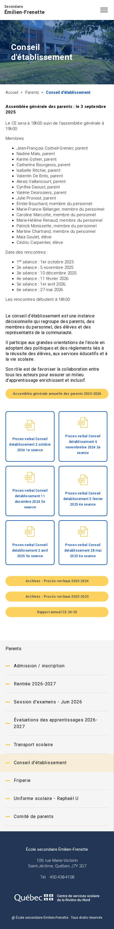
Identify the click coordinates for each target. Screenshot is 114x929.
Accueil (12, 92)
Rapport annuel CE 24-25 (57, 612)
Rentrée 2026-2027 (35, 683)
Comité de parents (34, 816)
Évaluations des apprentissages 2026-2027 (56, 723)
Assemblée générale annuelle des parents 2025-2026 (57, 394)
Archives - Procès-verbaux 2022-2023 (57, 597)
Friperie (22, 780)
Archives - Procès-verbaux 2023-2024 (57, 581)
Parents (32, 92)
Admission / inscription (39, 665)
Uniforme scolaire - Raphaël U (46, 798)
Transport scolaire (33, 744)
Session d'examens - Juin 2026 (48, 702)
